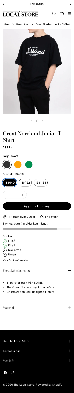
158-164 (41, 183)
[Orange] (18, 165)
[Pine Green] (29, 165)
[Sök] (54, 13)
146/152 (25, 183)
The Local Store (24, 385)
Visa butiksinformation (16, 260)
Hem (6, 24)
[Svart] (7, 165)
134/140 (10, 183)
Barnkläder (22, 24)
